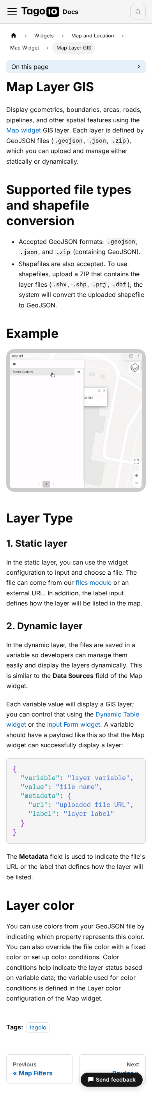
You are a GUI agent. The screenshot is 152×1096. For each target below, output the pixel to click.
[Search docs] (138, 11)
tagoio (38, 1027)
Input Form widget (73, 724)
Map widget (23, 130)
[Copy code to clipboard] (136, 767)
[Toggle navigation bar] (12, 12)
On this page (29, 67)
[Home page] (13, 36)
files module (93, 582)
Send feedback (116, 1079)
